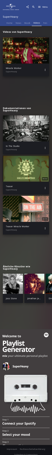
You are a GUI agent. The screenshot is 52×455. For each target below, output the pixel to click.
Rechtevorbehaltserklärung (32, 449)
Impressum (12, 449)
